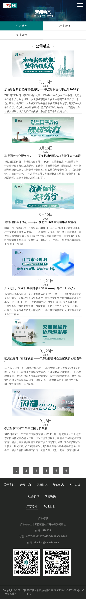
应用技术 (42, 484)
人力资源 (74, 484)
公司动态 (21, 25)
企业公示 (21, 34)
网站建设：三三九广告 (19, 593)
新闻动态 (58, 484)
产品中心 (25, 484)
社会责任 (33, 496)
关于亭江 (9, 484)
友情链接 (50, 496)
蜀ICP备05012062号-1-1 (69, 590)
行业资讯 (64, 25)
